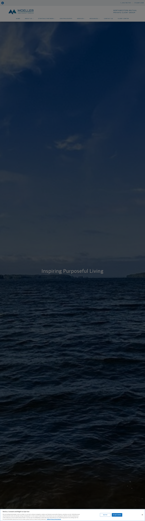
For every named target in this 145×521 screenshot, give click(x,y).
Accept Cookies (117, 514)
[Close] (142, 515)
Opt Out (105, 514)
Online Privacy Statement (54, 519)
